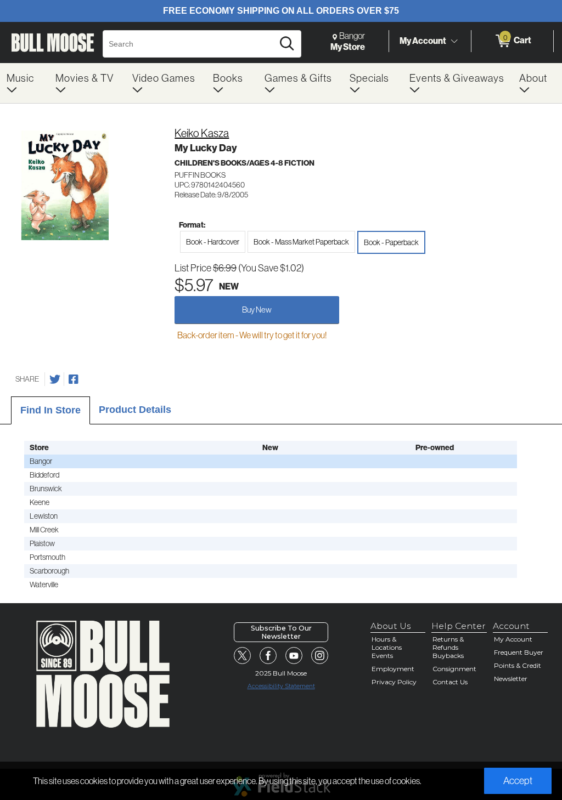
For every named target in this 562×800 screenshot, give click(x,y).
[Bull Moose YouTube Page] (294, 656)
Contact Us (450, 682)
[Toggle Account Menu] (453, 41)
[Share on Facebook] (73, 379)
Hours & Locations (387, 643)
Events (382, 655)
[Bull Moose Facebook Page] (268, 656)
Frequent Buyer (518, 652)
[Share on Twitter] (54, 379)
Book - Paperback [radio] (391, 242)
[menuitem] (24, 83)
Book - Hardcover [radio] (212, 242)
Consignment (454, 669)
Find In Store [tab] (50, 410)
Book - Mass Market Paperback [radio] (301, 242)
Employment (393, 669)
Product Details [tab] (135, 409)
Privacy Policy (394, 682)
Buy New (257, 309)
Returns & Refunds (448, 643)
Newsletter (510, 678)
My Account (423, 40)
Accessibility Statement (281, 686)
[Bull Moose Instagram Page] (320, 656)
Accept (517, 780)
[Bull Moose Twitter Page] (242, 656)
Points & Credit (517, 665)
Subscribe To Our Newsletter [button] (281, 632)
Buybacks (448, 655)
